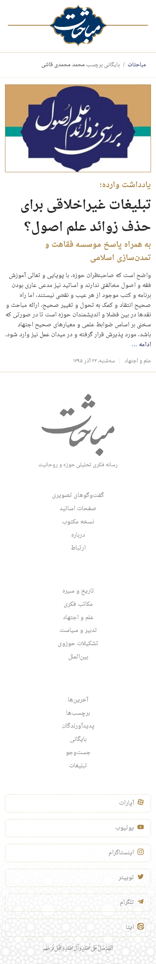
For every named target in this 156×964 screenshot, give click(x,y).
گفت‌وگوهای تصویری (78, 495)
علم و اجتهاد (137, 361)
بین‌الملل (78, 657)
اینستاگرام (121, 853)
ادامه (141, 345)
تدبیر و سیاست (78, 630)
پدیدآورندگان (78, 726)
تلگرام (127, 902)
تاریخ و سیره (78, 591)
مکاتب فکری (78, 604)
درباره (78, 535)
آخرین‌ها (78, 700)
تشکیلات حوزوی (78, 644)
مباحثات (137, 65)
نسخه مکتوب (78, 522)
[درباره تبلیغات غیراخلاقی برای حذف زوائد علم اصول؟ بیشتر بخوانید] (78, 128)
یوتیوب (124, 828)
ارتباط (78, 548)
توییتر (126, 877)
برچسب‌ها (78, 713)
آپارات (126, 803)
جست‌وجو (78, 752)
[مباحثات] (78, 25)
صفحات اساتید (78, 509)
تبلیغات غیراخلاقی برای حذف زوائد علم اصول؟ (85, 216)
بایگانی (78, 739)
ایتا (130, 927)
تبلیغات (78, 766)
